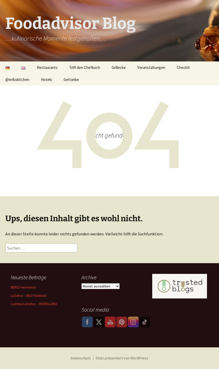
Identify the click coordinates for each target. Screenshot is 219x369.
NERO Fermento (23, 287)
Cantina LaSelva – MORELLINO (34, 303)
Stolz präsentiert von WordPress (122, 358)
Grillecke (119, 67)
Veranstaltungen (151, 67)
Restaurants (47, 67)
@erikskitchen (17, 79)
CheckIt (183, 67)
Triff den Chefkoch (84, 67)
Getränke (71, 79)
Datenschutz (81, 358)
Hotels (46, 79)
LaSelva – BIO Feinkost (29, 295)
